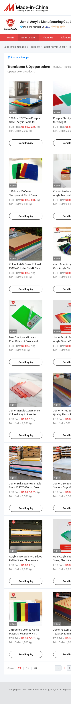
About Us (48, 37)
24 (19, 668)
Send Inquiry (26, 142)
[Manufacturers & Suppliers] (27, 7)
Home (10, 37)
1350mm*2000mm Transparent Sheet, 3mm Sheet (23, 195)
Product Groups (19, 57)
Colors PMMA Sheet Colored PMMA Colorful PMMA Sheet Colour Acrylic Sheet (25, 268)
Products (30, 37)
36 (27, 668)
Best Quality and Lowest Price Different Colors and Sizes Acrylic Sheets (23, 341)
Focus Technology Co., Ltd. (46, 689)
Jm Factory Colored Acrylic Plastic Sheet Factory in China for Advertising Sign (24, 633)
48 (35, 668)
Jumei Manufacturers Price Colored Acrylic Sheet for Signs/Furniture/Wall (24, 414)
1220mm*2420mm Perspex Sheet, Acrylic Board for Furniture (24, 122)
